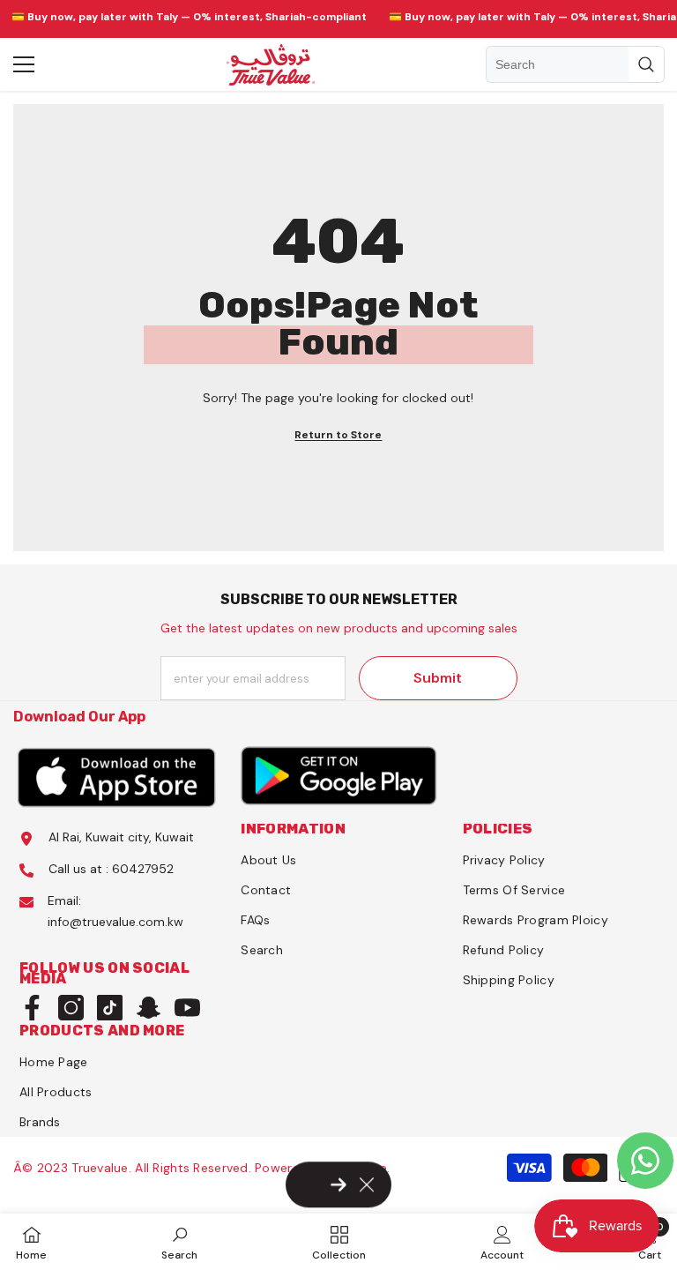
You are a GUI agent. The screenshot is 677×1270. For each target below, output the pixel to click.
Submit (437, 678)
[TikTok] (110, 1007)
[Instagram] (71, 1007)
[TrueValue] (116, 776)
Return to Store (338, 435)
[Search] (575, 64)
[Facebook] (32, 1007)
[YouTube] (187, 1007)
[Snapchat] (148, 1007)
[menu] (23, 64)
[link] (179, 1241)
